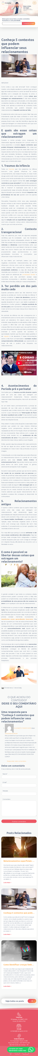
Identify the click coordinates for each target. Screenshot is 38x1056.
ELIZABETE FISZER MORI (22, 728)
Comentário (6, 799)
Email (5, 782)
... (34, 2)
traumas (11, 169)
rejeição (6, 336)
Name (5, 774)
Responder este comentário (16, 761)
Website (5, 791)
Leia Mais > (7, 882)
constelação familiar (29, 274)
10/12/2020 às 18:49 (11, 733)
